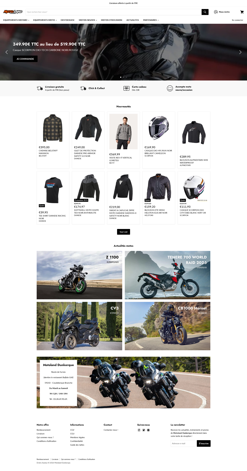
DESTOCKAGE (67, 20)
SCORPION (149, 156)
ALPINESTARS (185, 165)
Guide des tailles (77, 445)
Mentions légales (77, 437)
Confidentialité (76, 441)
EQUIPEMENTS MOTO (44, 20)
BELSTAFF (43, 156)
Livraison (40, 433)
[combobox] (114, 12)
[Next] (239, 52)
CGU (72, 433)
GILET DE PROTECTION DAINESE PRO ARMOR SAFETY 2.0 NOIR (85, 153)
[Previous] (7, 52)
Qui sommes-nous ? (45, 437)
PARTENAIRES (150, 20)
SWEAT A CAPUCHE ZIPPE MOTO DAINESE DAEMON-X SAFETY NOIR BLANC (122, 213)
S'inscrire (204, 443)
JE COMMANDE (25, 58)
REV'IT (111, 163)
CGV (72, 430)
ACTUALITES (132, 20)
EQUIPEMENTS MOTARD (15, 20)
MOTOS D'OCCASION (111, 20)
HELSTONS (149, 215)
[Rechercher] (205, 12)
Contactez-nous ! (111, 430)
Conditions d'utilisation (46, 441)
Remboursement (43, 430)
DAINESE (77, 159)
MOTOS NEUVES (87, 20)
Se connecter (237, 20)
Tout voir (124, 232)
